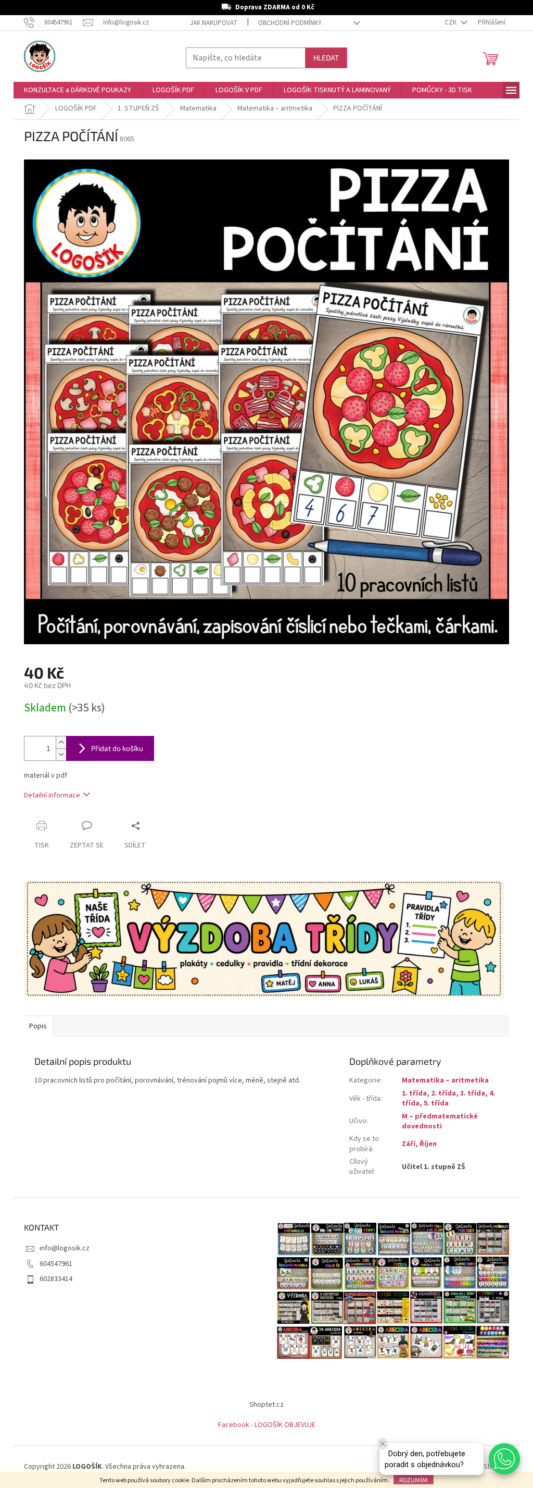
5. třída (436, 1103)
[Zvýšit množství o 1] (61, 742)
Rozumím (413, 1479)
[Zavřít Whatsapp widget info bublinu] (382, 1443)
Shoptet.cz (266, 1404)
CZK (451, 22)
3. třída (472, 1093)
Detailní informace (52, 795)
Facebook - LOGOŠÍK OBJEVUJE (266, 1425)
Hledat (326, 57)
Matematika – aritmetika (445, 1080)
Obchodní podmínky (290, 23)
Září (408, 1144)
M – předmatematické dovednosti (440, 1121)
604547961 (56, 1264)
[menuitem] (78, 90)
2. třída (443, 1093)
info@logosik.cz (65, 1248)
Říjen (428, 1144)
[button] (504, 1458)
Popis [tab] (38, 1026)
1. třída (414, 1093)
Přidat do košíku (117, 748)
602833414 (56, 1279)
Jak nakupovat (213, 23)
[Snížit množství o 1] (61, 754)
